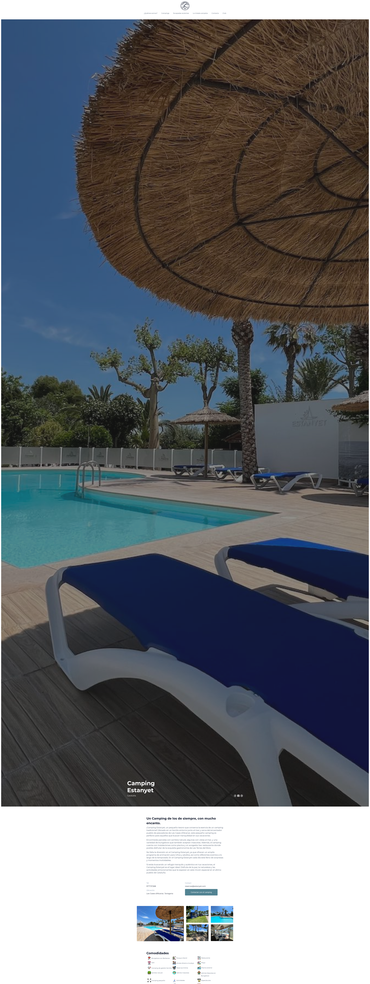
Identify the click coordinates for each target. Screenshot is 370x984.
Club (224, 13)
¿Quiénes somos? (150, 13)
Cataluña (131, 796)
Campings (165, 13)
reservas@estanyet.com (195, 886)
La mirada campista (200, 13)
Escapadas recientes (181, 13)
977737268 (151, 886)
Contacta (215, 13)
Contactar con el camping (201, 892)
